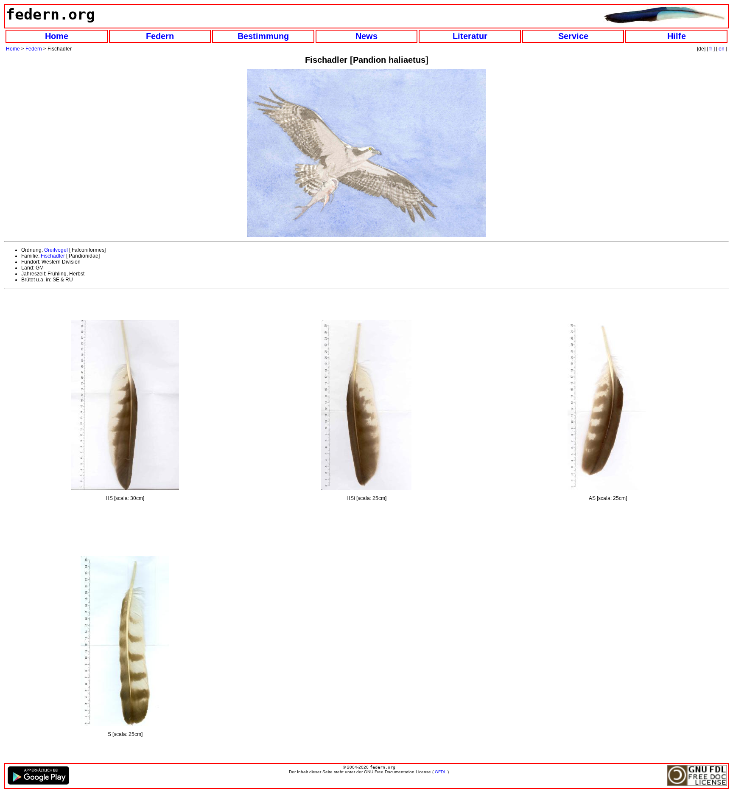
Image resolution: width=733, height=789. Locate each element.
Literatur (470, 36)
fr (710, 49)
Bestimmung (263, 36)
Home (56, 36)
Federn (160, 36)
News (366, 36)
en (722, 49)
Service (573, 36)
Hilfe (676, 36)
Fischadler (53, 256)
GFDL (440, 771)
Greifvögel (56, 250)
